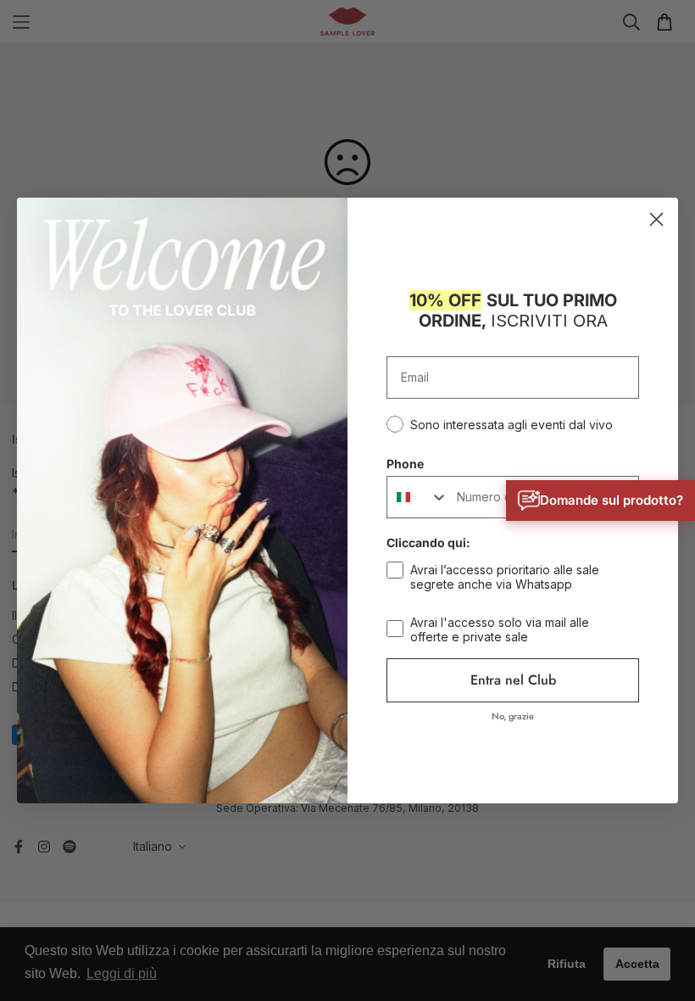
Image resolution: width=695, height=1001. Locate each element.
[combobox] (417, 497)
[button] (600, 500)
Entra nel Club (513, 680)
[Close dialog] (656, 219)
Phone (405, 463)
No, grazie (513, 716)
